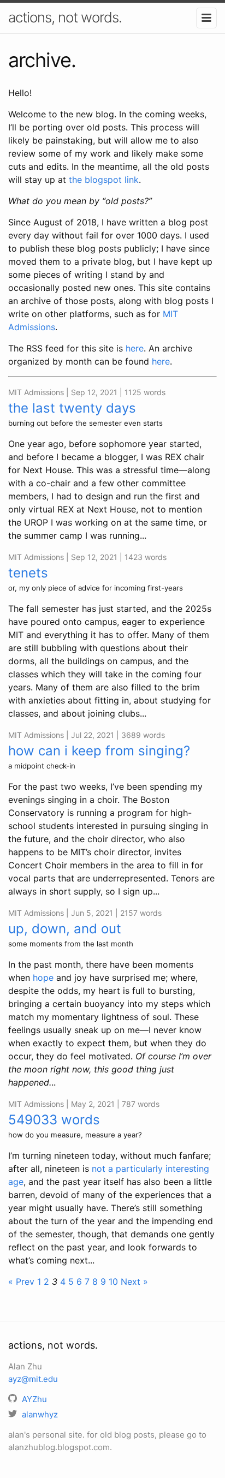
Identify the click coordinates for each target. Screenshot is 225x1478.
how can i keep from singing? (99, 751)
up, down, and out (64, 929)
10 (113, 1281)
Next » (134, 1281)
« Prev (21, 1281)
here (135, 348)
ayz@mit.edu (33, 1379)
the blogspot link (104, 179)
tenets (28, 573)
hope (43, 977)
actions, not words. (65, 17)
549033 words (54, 1120)
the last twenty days (72, 408)
